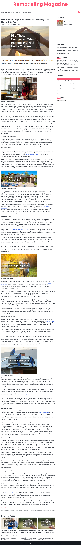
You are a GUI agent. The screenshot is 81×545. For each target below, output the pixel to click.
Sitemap (38, 543)
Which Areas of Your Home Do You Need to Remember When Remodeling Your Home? (28, 532)
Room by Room (11, 12)
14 (70, 85)
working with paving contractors (21, 229)
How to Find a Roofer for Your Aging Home (67, 60)
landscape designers (32, 154)
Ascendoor (50, 543)
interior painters (9, 492)
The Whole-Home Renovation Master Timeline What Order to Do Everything (68, 62)
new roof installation (24, 395)
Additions (18, 12)
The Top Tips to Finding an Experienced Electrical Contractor (66, 65)
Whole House (4, 12)
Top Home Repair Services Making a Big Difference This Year (46, 532)
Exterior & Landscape (26, 12)
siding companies (44, 413)
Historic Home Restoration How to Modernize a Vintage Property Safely (9, 532)
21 (70, 87)
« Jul (58, 93)
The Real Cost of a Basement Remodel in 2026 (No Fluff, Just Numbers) (70, 22)
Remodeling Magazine (40, 4)
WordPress (60, 543)
